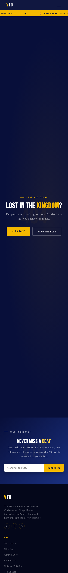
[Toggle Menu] (59, 5)
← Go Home (18, 231)
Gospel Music (10, 543)
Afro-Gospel (9, 560)
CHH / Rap (8, 549)
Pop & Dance (10, 571)
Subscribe (53, 467)
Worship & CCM (11, 554)
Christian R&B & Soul (13, 566)
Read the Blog (47, 231)
